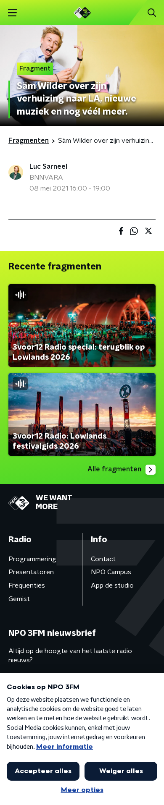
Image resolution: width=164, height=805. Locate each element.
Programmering (32, 559)
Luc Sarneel (48, 166)
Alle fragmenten (114, 469)
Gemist (19, 599)
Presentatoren (31, 572)
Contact (103, 559)
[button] (12, 13)
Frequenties (26, 585)
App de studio (112, 585)
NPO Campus (111, 572)
